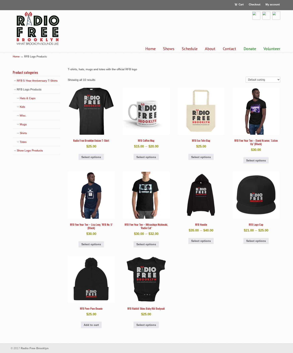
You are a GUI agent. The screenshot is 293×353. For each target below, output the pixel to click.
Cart (241, 4)
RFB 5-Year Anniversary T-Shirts (37, 80)
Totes (23, 141)
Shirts (23, 133)
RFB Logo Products (29, 89)
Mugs (23, 124)
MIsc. (23, 115)
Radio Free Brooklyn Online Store (38, 28)
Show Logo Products (30, 150)
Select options (91, 157)
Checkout (254, 4)
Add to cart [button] (91, 324)
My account (272, 4)
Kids (22, 106)
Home (16, 56)
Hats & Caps (27, 98)
